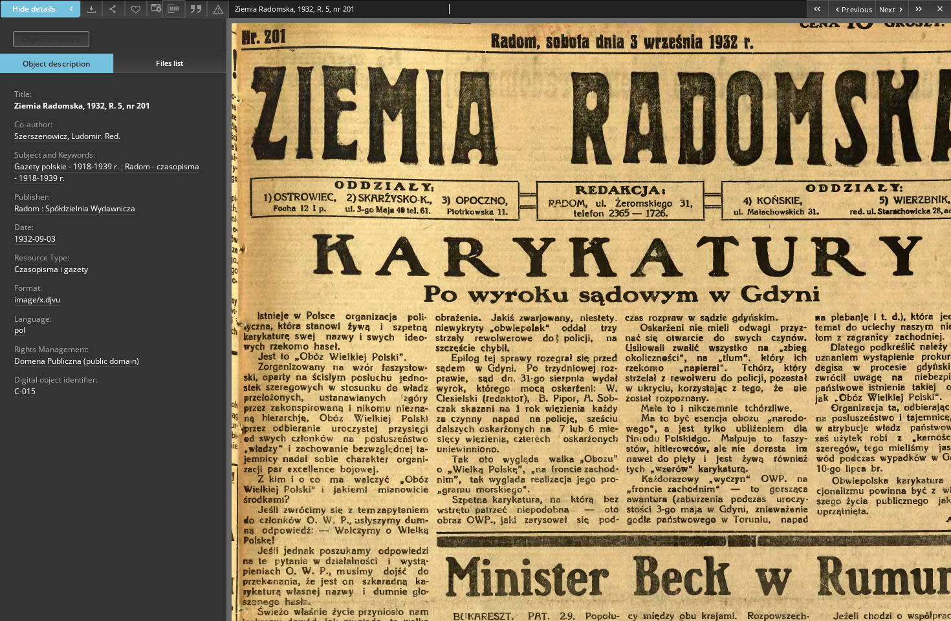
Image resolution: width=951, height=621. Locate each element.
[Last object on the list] (919, 8)
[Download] (91, 8)
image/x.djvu (37, 299)
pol (19, 329)
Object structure (51, 39)
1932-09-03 (35, 238)
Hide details (34, 8)
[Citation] (196, 8)
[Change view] (154, 8)
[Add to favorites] (136, 8)
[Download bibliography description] (173, 9)
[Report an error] (218, 8)
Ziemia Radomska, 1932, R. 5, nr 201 (82, 105)
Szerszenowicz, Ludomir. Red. (67, 136)
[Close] (940, 8)
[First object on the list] (817, 8)
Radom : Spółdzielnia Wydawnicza (74, 208)
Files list (169, 63)
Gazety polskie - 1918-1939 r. (66, 166)
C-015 (25, 391)
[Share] (113, 8)
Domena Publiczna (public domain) (76, 360)
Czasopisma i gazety (51, 269)
